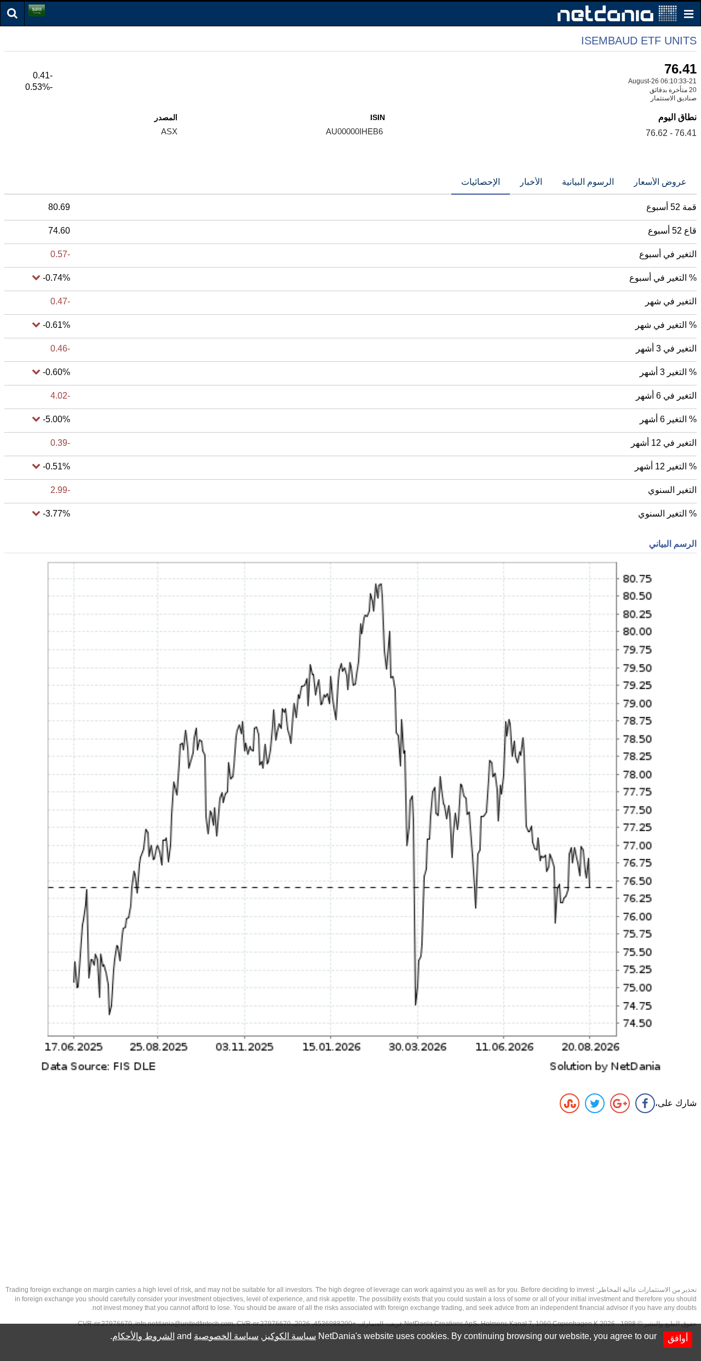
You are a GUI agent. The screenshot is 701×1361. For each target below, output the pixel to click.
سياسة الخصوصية (226, 1336)
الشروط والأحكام (143, 1336)
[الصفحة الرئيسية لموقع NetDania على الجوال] (617, 13)
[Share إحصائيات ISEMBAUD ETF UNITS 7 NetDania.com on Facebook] (645, 1103)
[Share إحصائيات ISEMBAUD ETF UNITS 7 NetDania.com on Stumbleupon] (569, 1103)
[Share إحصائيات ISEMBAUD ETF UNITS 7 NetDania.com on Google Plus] (620, 1103)
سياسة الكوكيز (289, 1336)
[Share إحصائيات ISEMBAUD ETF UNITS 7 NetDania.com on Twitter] (595, 1103)
